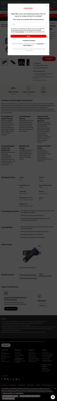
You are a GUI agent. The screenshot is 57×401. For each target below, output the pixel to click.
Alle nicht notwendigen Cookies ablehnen (29, 396)
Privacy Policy (40, 43)
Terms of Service (27, 45)
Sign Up (28, 36)
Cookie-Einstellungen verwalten (10, 396)
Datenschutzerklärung (8, 393)
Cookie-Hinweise (19, 393)
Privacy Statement (20, 32)
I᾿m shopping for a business (28, 40)
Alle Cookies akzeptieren (8, 398)
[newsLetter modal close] (47, 6)
